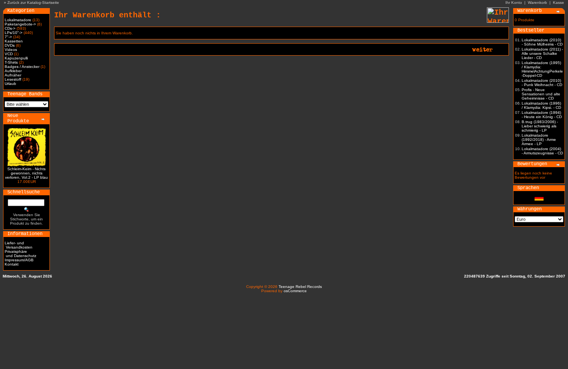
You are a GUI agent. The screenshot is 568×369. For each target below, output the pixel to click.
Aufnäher (13, 75)
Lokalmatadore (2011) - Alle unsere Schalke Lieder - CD (542, 53)
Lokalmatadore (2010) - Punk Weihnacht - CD (542, 82)
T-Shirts (11, 62)
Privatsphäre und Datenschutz (20, 253)
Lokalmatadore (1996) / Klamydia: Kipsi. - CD (541, 105)
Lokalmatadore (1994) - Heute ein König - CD (542, 114)
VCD (9, 54)
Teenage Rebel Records (300, 286)
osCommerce (295, 291)
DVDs (10, 45)
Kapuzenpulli (16, 58)
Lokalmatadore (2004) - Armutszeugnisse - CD (542, 151)
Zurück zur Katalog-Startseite (33, 2)
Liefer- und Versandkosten (18, 245)
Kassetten (14, 41)
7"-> (8, 37)
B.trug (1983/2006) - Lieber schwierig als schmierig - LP (540, 126)
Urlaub (10, 83)
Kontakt (12, 264)
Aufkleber (13, 71)
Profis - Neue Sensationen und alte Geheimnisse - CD (541, 94)
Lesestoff (13, 79)
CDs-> (10, 28)
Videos (11, 49)
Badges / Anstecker (22, 66)
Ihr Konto (513, 2)
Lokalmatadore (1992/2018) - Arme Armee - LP (539, 139)
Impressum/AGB (19, 260)
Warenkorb (537, 2)
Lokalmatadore (18, 20)
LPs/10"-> (13, 32)
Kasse (558, 2)
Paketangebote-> (20, 24)
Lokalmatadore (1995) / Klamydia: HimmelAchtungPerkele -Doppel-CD (542, 69)
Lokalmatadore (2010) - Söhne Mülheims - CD (542, 42)
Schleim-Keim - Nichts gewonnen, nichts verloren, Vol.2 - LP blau (26, 173)
